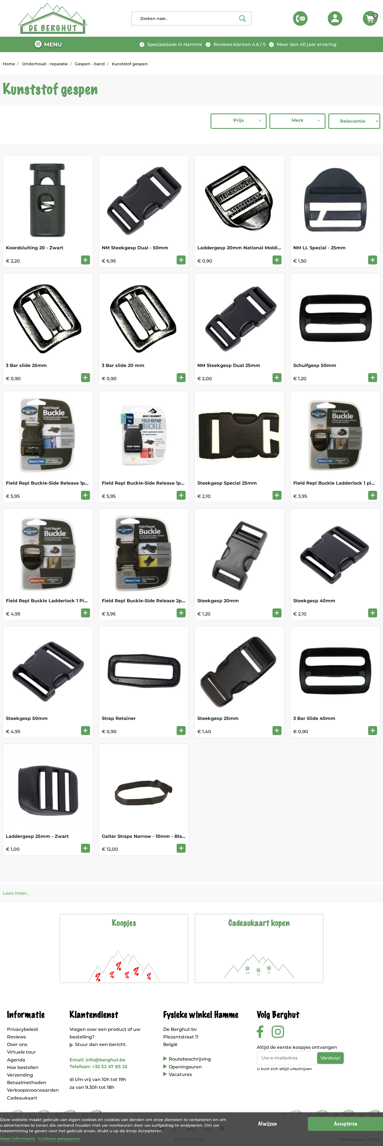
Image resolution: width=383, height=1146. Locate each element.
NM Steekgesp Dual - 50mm (135, 247)
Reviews (16, 1037)
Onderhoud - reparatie (45, 63)
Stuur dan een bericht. (101, 1044)
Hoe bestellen (22, 1067)
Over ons (17, 1044)
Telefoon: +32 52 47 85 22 (98, 1066)
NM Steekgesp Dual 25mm (228, 365)
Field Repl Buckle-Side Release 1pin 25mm (152, 483)
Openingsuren (185, 1067)
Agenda (16, 1060)
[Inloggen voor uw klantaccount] (335, 18)
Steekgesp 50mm (27, 718)
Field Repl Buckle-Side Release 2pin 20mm (152, 600)
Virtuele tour (21, 1052)
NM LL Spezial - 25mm (319, 247)
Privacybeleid (22, 1029)
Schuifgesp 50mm (314, 365)
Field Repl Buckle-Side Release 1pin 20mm (56, 483)
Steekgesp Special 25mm (227, 483)
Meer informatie (17, 1138)
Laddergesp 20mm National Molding (240, 247)
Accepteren (345, 1124)
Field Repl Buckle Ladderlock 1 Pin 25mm (54, 600)
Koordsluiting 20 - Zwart (34, 247)
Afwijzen (267, 1124)
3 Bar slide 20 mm (123, 365)
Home (9, 63)
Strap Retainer (119, 718)
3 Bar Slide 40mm (314, 718)
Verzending (20, 1075)
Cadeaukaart (22, 1098)
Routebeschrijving (190, 1059)
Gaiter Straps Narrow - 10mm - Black (145, 836)
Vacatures (180, 1074)
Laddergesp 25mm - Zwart (37, 836)
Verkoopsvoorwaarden (33, 1090)
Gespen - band (90, 63)
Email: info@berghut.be (97, 1060)
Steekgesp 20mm (218, 600)
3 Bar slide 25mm (26, 365)
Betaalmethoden (26, 1082)
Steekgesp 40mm (314, 600)
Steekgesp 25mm (218, 718)
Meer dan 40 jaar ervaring (306, 44)
